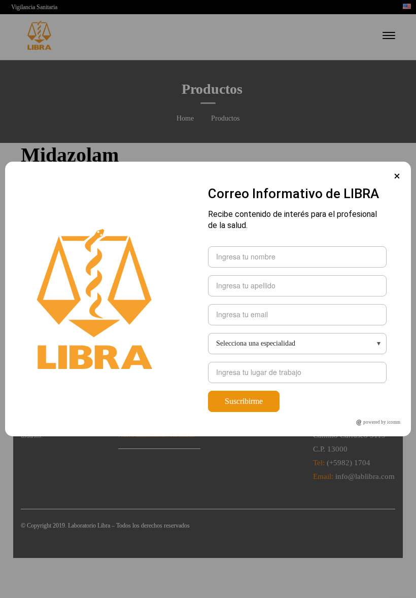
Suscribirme (244, 401)
